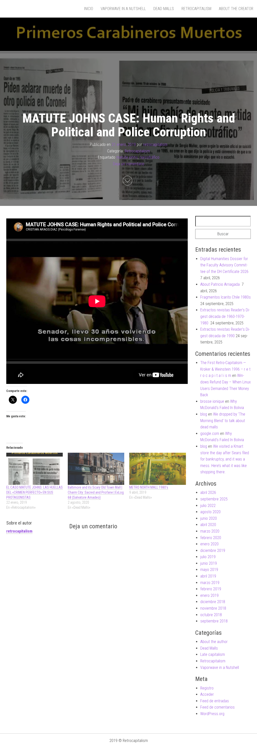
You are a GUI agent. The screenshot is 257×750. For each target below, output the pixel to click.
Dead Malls (163, 8)
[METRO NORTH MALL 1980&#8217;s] (157, 469)
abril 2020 (208, 524)
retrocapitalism (155, 144)
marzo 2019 (209, 582)
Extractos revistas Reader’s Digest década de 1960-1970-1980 (225, 316)
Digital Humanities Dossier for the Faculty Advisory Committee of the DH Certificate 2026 (224, 265)
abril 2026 (208, 492)
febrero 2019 (210, 589)
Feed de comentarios (217, 707)
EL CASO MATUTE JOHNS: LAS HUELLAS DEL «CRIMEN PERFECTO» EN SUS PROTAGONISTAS (34, 492)
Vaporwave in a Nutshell (123, 8)
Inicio (88, 8)
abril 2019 (208, 576)
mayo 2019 (209, 569)
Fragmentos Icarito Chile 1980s (225, 297)
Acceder (207, 694)
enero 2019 (209, 595)
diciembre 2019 (212, 550)
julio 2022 (208, 505)
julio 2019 (208, 556)
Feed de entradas (214, 701)
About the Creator (236, 8)
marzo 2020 (209, 531)
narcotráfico (149, 157)
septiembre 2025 (214, 499)
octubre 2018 (211, 614)
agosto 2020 (210, 511)
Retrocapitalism (196, 8)
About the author (214, 641)
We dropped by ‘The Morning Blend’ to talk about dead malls (222, 420)
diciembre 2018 (212, 601)
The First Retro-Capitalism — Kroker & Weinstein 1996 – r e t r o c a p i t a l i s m (225, 369)
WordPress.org (212, 713)
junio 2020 (208, 518)
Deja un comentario (128, 163)
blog (203, 414)
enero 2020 (209, 544)
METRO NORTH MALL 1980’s (148, 487)
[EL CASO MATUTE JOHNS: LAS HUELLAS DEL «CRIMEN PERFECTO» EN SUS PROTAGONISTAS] (34, 469)
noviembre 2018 (213, 608)
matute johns (127, 157)
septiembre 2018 (214, 621)
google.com (209, 433)
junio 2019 (208, 563)
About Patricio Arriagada (220, 284)
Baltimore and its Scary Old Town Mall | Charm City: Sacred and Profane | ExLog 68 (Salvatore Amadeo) (96, 492)
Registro (207, 688)
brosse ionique (212, 401)
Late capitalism (212, 654)
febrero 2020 (210, 537)
